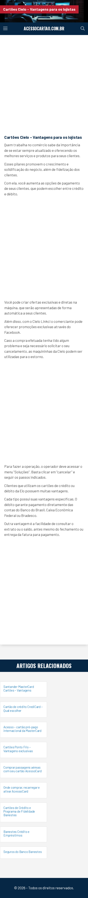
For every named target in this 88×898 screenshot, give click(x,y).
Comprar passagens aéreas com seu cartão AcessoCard (22, 769)
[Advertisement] (44, 84)
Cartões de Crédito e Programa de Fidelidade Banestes (19, 811)
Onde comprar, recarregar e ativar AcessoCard (21, 789)
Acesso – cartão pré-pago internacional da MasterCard (22, 729)
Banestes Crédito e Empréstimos (16, 833)
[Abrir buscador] (82, 28)
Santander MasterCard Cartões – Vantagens (18, 688)
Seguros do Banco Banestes (22, 852)
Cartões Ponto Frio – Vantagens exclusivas (18, 749)
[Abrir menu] (5, 29)
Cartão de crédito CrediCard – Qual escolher (23, 708)
